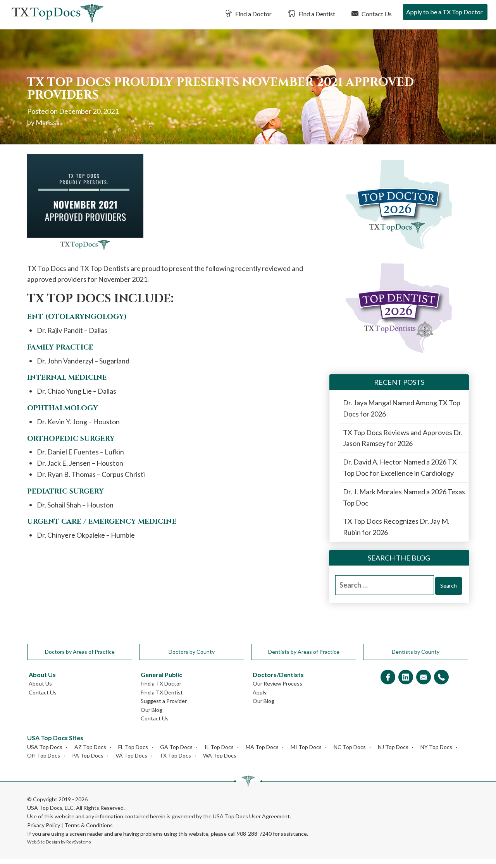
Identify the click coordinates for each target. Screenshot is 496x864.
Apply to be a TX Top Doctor (444, 11)
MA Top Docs (262, 747)
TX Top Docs (175, 755)
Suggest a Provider (164, 701)
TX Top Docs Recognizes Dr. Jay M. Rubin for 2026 (396, 527)
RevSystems (78, 841)
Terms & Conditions (88, 825)
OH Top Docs (43, 755)
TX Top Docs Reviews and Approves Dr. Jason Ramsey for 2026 (403, 438)
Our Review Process (277, 683)
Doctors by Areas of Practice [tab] (80, 651)
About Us (40, 683)
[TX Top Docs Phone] (441, 677)
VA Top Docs (131, 755)
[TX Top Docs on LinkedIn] (405, 677)
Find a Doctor (253, 13)
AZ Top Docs (90, 747)
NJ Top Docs (393, 747)
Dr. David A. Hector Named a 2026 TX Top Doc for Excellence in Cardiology (400, 467)
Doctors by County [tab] (192, 651)
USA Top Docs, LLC (50, 807)
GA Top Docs (176, 747)
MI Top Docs (306, 747)
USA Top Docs (44, 747)
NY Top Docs (436, 747)
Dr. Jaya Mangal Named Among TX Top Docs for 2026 (401, 408)
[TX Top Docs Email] (423, 677)
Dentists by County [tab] (415, 651)
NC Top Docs (350, 747)
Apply (260, 692)
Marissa (48, 122)
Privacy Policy (43, 825)
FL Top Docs (133, 747)
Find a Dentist (316, 13)
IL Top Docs (219, 747)
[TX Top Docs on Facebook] (388, 677)
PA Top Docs (87, 755)
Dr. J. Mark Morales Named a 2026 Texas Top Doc (404, 497)
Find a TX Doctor (161, 683)
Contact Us (376, 13)
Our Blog (151, 709)
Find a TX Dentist (162, 692)
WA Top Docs (219, 755)
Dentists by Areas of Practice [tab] (303, 651)
